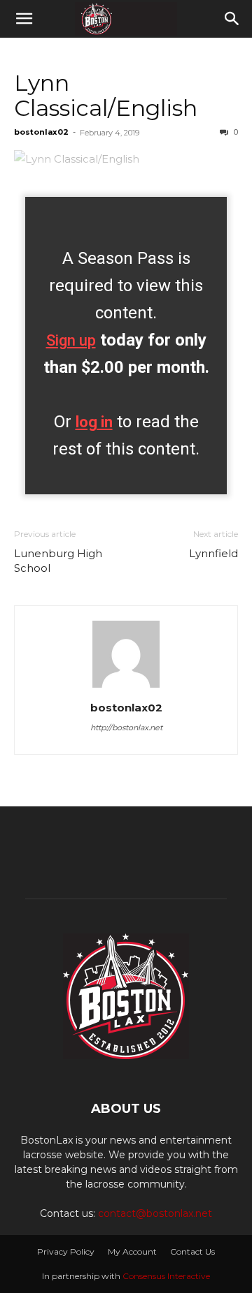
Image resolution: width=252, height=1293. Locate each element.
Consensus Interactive (166, 1276)
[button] (23, 19)
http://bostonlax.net (126, 727)
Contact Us (192, 1251)
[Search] (232, 19)
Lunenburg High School (58, 561)
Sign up (71, 340)
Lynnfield (213, 553)
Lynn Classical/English (105, 95)
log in (94, 422)
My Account (132, 1251)
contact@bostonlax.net (155, 1213)
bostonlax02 (41, 132)
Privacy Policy (65, 1251)
